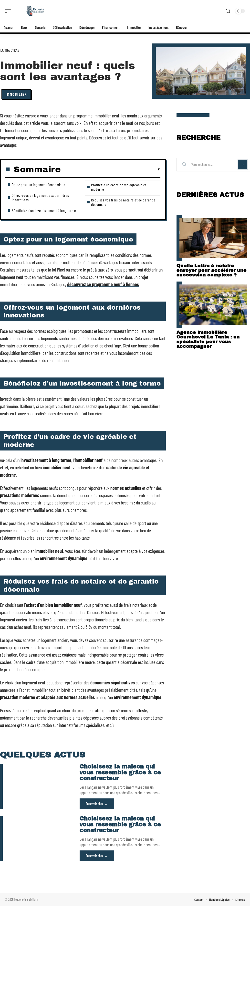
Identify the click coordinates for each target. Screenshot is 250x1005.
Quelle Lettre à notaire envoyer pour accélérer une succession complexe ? (212, 270)
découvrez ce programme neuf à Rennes (103, 284)
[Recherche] (228, 11)
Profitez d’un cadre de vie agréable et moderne (118, 186)
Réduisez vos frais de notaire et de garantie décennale (123, 202)
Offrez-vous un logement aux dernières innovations (40, 197)
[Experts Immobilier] (35, 11)
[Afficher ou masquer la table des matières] (110, 169)
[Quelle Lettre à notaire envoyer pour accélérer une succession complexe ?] (213, 238)
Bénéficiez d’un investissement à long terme (44, 210)
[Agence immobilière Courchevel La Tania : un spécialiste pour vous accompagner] (213, 304)
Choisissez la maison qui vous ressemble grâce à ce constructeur (120, 772)
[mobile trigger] (9, 11)
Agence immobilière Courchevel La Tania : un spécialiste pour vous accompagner (208, 339)
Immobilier (16, 94)
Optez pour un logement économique (38, 184)
